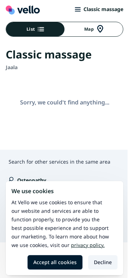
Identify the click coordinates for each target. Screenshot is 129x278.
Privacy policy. (88, 245)
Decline (103, 262)
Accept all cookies (55, 262)
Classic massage (103, 9)
